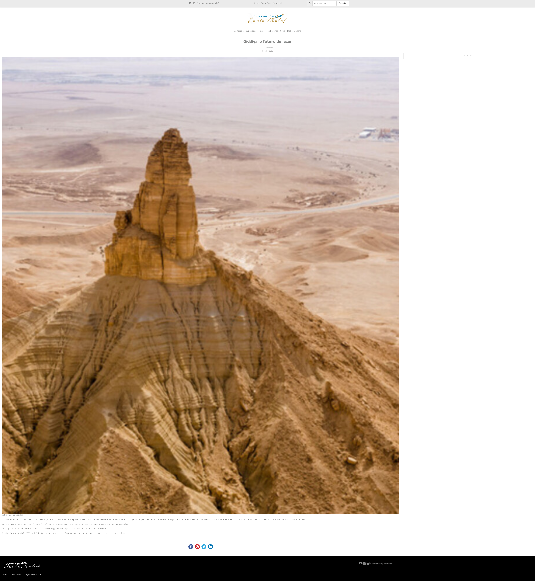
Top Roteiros (272, 31)
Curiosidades (251, 31)
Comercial (277, 3)
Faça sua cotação (33, 575)
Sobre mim (16, 575)
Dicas (262, 31)
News (282, 31)
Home (256, 3)
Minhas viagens (294, 31)
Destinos (238, 31)
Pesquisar (343, 3)
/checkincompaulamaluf (208, 3)
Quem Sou (266, 3)
